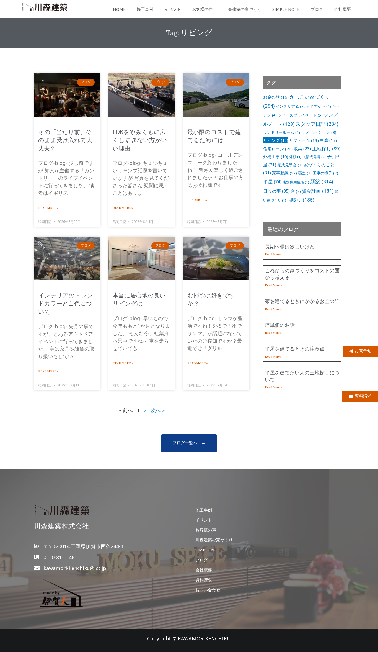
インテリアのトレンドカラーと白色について (65, 303)
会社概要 (342, 9)
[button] (189, 443)
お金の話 (276, 97)
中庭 (328, 140)
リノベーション (318, 132)
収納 (302, 149)
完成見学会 (289, 165)
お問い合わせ (207, 589)
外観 (295, 156)
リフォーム (304, 140)
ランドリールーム (281, 132)
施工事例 (145, 9)
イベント (172, 9)
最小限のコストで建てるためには (214, 136)
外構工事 (275, 156)
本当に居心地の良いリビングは (139, 299)
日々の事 (276, 191)
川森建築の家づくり (242, 9)
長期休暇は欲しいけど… (292, 246)
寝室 (305, 173)
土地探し (326, 148)
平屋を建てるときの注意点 (295, 348)
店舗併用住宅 (296, 181)
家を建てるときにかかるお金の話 (302, 301)
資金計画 (317, 191)
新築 (321, 181)
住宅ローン (278, 149)
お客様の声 (202, 9)
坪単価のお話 (280, 325)
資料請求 (203, 579)
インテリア (288, 106)
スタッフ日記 (317, 123)
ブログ (317, 9)
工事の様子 (325, 173)
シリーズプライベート (300, 115)
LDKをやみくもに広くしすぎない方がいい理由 (140, 140)
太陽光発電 (314, 156)
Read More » (48, 208)
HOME (119, 9)
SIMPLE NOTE (286, 9)
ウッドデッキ (316, 106)
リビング (275, 140)
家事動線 (284, 173)
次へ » (158, 410)
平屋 (272, 181)
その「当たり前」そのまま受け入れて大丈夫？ (65, 140)
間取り (300, 199)
